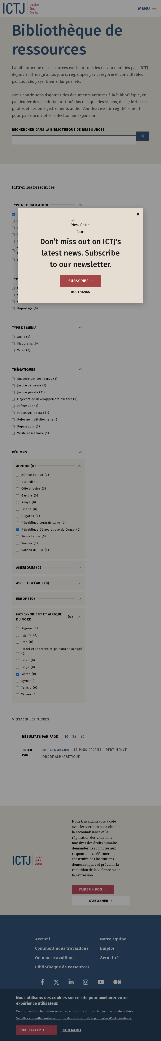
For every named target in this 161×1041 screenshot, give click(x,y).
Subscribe (79, 281)
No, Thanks (80, 292)
